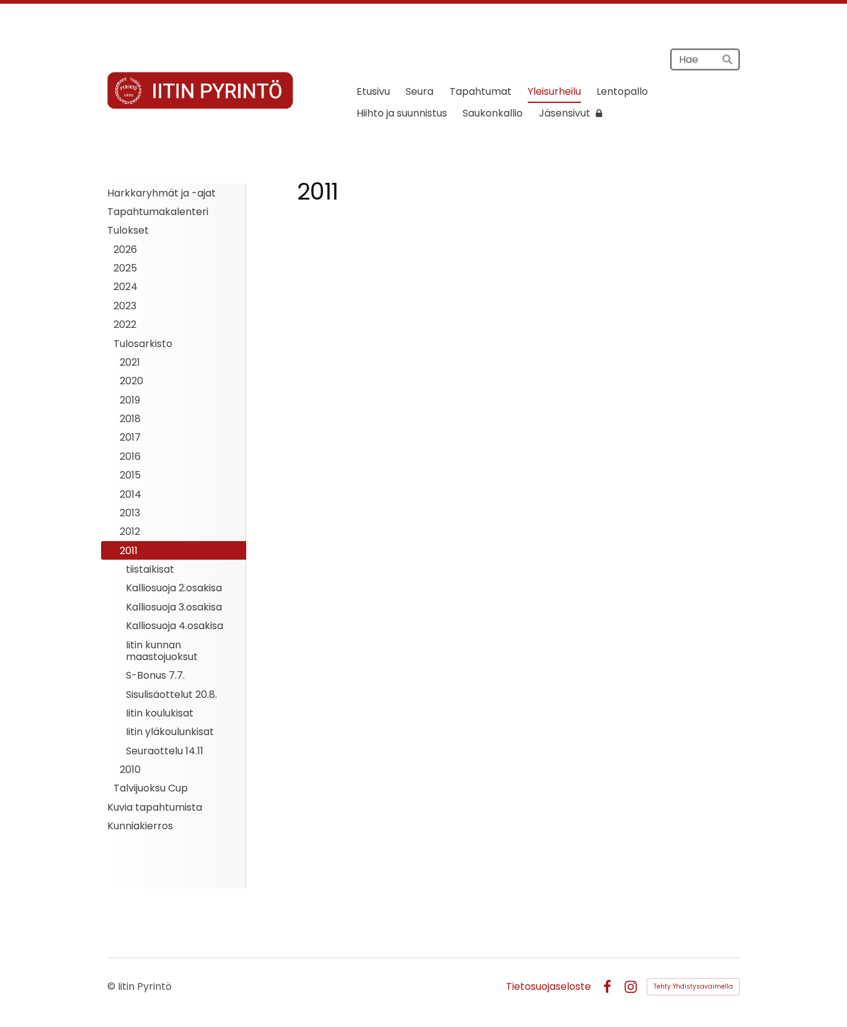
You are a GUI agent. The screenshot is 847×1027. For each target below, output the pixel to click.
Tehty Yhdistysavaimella (693, 986)
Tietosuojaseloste (548, 987)
